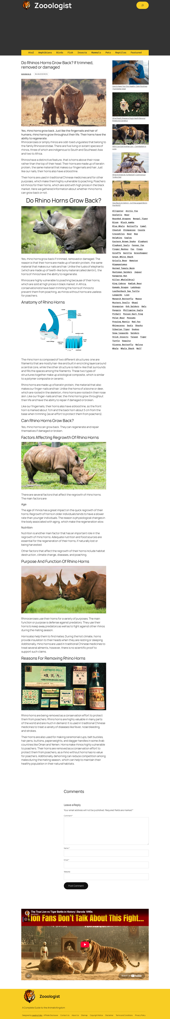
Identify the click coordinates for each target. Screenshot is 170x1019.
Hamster (133, 260)
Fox (132, 249)
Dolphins (117, 237)
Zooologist (53, 5)
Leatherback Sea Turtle (126, 291)
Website (67, 871)
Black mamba (127, 222)
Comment (68, 815)
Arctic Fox (132, 211)
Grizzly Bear (119, 260)
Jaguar (138, 272)
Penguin (116, 310)
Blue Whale (118, 226)
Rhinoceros (41, 74)
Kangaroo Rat (119, 275)
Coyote (141, 230)
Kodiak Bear (135, 283)
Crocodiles (118, 234)
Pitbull (116, 314)
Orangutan (117, 306)
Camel (143, 226)
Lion (126, 295)
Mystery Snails (121, 302)
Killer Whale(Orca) (123, 279)
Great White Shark (122, 256)
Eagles (128, 237)
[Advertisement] (85, 30)
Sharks (139, 325)
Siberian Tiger (121, 329)
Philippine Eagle (133, 310)
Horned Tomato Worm (123, 268)
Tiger (143, 337)
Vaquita (126, 340)
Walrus (139, 344)
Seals (130, 325)
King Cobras (119, 283)
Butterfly (132, 226)
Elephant (143, 241)
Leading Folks (37, 1015)
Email (66, 860)
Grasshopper (141, 253)
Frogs (140, 249)
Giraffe (116, 253)
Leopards (117, 295)
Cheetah (116, 230)
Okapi (135, 302)
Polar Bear (118, 317)
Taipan (134, 337)
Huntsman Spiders (122, 272)
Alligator (117, 211)
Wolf (139, 348)
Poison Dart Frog (133, 314)
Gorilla (127, 253)
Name (66, 848)
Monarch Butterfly (122, 298)
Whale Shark (127, 348)
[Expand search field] (142, 5)
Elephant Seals (121, 245)
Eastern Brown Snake (124, 241)
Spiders (135, 333)
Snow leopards (120, 333)
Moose (139, 298)
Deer (129, 234)
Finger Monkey (120, 249)
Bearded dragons (121, 218)
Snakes (135, 329)
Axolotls (117, 214)
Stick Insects (120, 337)
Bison (115, 222)
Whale (115, 348)
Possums (131, 317)
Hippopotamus (119, 264)
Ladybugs (135, 287)
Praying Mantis (121, 321)
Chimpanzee (129, 230)
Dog (136, 234)
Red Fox (136, 321)
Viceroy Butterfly (122, 344)
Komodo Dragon (120, 287)
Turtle (116, 340)
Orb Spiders (132, 306)
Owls (144, 306)
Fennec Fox (138, 245)
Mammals (26, 74)
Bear (126, 214)
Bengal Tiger (140, 218)
